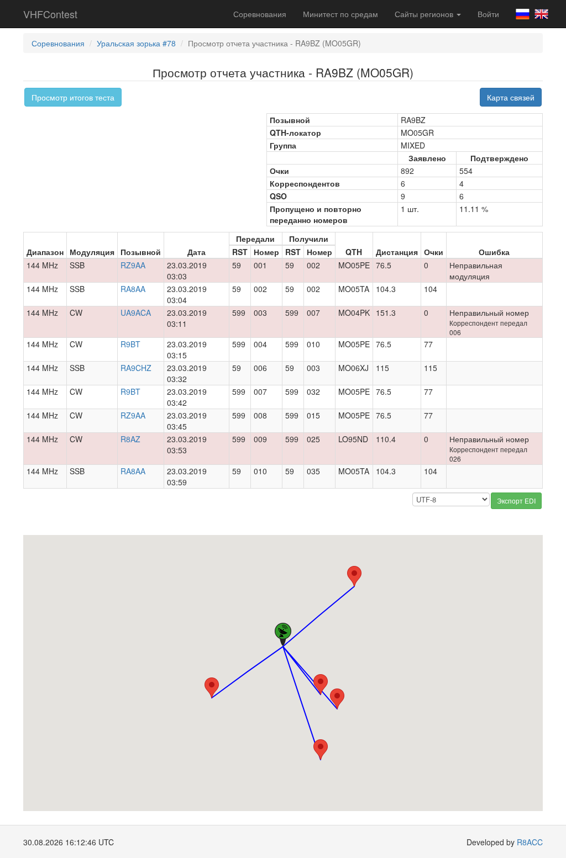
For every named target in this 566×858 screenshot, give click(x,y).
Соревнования (259, 13)
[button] (211, 687)
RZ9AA (132, 265)
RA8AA (132, 288)
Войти (488, 13)
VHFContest (50, 14)
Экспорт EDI (516, 500)
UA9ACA (135, 312)
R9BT (130, 343)
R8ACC (530, 842)
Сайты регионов (425, 13)
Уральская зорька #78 (136, 43)
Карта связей (510, 97)
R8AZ (130, 438)
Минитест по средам (340, 13)
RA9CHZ (135, 367)
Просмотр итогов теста (73, 97)
